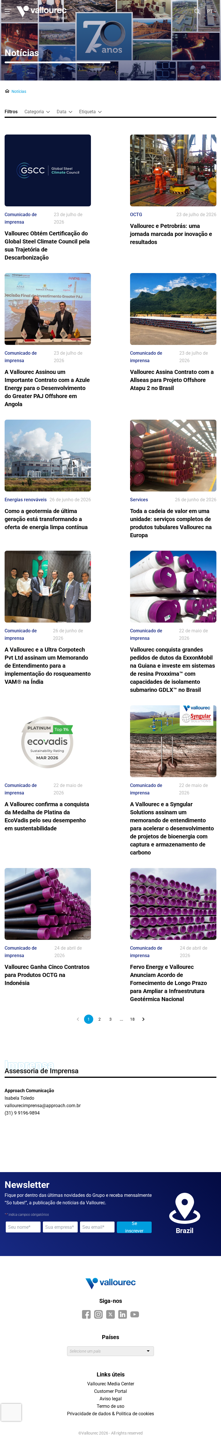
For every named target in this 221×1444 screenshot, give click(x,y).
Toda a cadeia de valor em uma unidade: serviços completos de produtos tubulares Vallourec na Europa (171, 523)
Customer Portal (110, 1391)
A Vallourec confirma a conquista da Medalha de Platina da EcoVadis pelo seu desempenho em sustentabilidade (47, 816)
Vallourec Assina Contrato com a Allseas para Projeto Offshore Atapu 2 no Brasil (172, 379)
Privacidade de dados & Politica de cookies (110, 1413)
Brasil (62, 18)
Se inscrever (134, 1227)
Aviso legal (111, 1398)
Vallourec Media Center (110, 1384)
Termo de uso (110, 1406)
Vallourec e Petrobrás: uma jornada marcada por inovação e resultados (171, 233)
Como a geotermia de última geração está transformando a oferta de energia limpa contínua (46, 519)
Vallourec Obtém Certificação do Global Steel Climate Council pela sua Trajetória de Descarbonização (47, 245)
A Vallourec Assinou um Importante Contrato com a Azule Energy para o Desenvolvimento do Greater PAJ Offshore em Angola (47, 388)
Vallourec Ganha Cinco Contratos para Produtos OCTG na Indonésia (47, 974)
